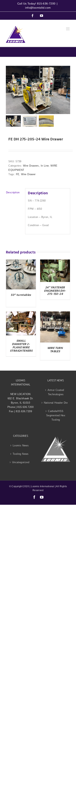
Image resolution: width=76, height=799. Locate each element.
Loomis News (21, 445)
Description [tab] (12, 192)
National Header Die (56, 402)
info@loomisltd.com (38, 7)
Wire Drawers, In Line (36, 165)
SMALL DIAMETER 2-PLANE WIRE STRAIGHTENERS (21, 346)
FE (17, 174)
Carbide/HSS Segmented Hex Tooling (55, 415)
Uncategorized (20, 462)
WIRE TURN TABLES (55, 349)
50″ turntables (21, 295)
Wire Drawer (28, 174)
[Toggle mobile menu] (68, 29)
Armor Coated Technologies (56, 392)
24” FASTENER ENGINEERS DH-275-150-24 (55, 290)
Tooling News (21, 453)
